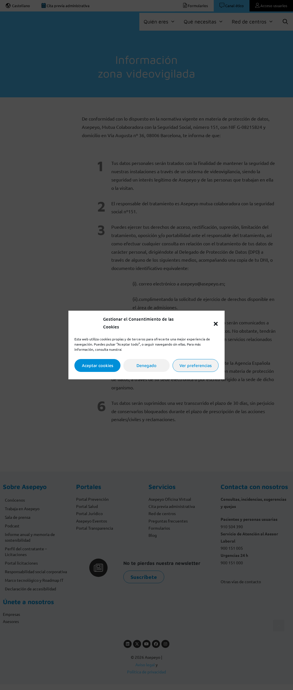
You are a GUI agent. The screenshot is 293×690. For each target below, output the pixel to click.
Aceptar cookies (97, 365)
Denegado (146, 365)
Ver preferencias (195, 365)
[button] (216, 323)
